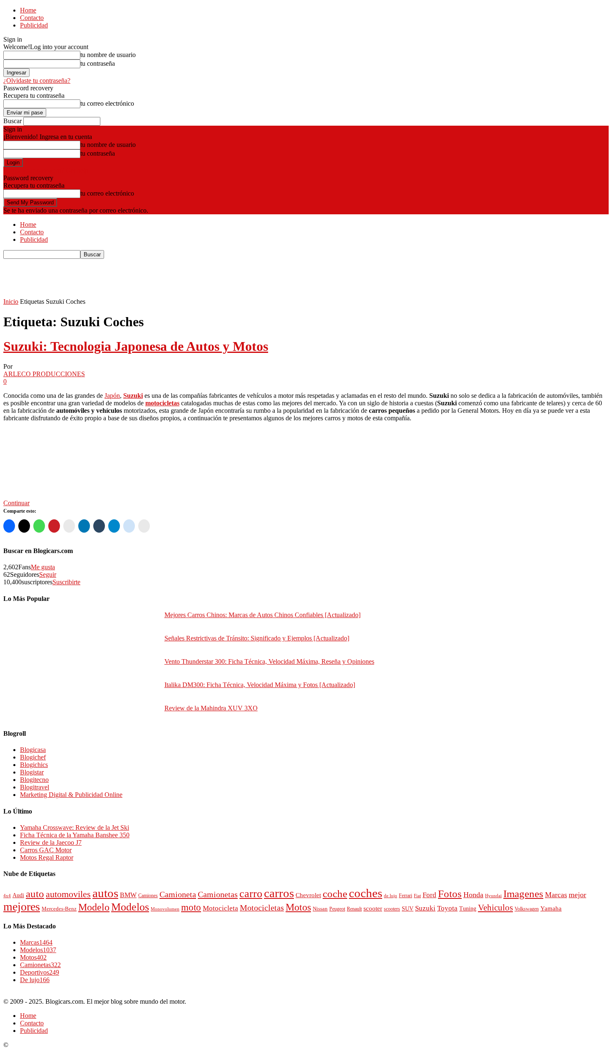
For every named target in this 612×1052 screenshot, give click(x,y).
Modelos (130, 907)
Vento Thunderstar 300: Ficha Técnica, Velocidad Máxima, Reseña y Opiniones (269, 661)
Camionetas (218, 894)
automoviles (68, 894)
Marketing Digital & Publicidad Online (71, 794)
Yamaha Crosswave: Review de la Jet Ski (74, 827)
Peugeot (337, 909)
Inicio (10, 301)
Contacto (32, 17)
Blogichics (34, 764)
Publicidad (34, 25)
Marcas (556, 895)
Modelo (93, 907)
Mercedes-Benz (59, 909)
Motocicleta (220, 908)
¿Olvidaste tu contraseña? (36, 80)
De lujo (35, 979)
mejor (577, 895)
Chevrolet (308, 894)
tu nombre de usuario (108, 54)
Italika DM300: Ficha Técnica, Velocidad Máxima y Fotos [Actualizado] (259, 684)
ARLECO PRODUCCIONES (44, 373)
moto (191, 907)
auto (35, 894)
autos (105, 893)
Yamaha (551, 908)
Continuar (16, 502)
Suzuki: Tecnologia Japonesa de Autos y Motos (135, 346)
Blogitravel (34, 787)
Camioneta (177, 894)
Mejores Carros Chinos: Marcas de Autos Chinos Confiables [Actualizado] (262, 614)
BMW (128, 895)
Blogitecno (34, 779)
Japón (112, 395)
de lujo (390, 895)
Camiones (148, 895)
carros (279, 893)
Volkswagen (527, 909)
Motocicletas (262, 907)
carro (250, 893)
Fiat (417, 895)
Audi (18, 895)
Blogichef (33, 757)
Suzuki (133, 395)
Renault (354, 909)
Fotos (450, 894)
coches (365, 893)
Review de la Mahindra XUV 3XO (211, 708)
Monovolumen (165, 908)
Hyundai (493, 895)
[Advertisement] (154, 277)
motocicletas (162, 403)
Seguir (47, 574)
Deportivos (39, 972)
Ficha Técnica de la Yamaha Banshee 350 (74, 835)
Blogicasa (33, 749)
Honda (473, 895)
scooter (372, 908)
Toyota (447, 908)
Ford (429, 895)
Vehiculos (495, 908)
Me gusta (43, 567)
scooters (392, 909)
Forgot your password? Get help (45, 170)
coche (335, 893)
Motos (298, 907)
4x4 (7, 895)
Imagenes (523, 893)
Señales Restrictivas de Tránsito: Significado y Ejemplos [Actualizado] (256, 638)
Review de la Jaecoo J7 (51, 842)
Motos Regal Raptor (46, 857)
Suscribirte (66, 582)
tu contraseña (97, 63)
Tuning (467, 908)
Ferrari (405, 895)
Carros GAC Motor (46, 850)
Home (28, 10)
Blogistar (32, 772)
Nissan (320, 909)
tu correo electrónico (107, 103)
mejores (21, 906)
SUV (407, 909)
